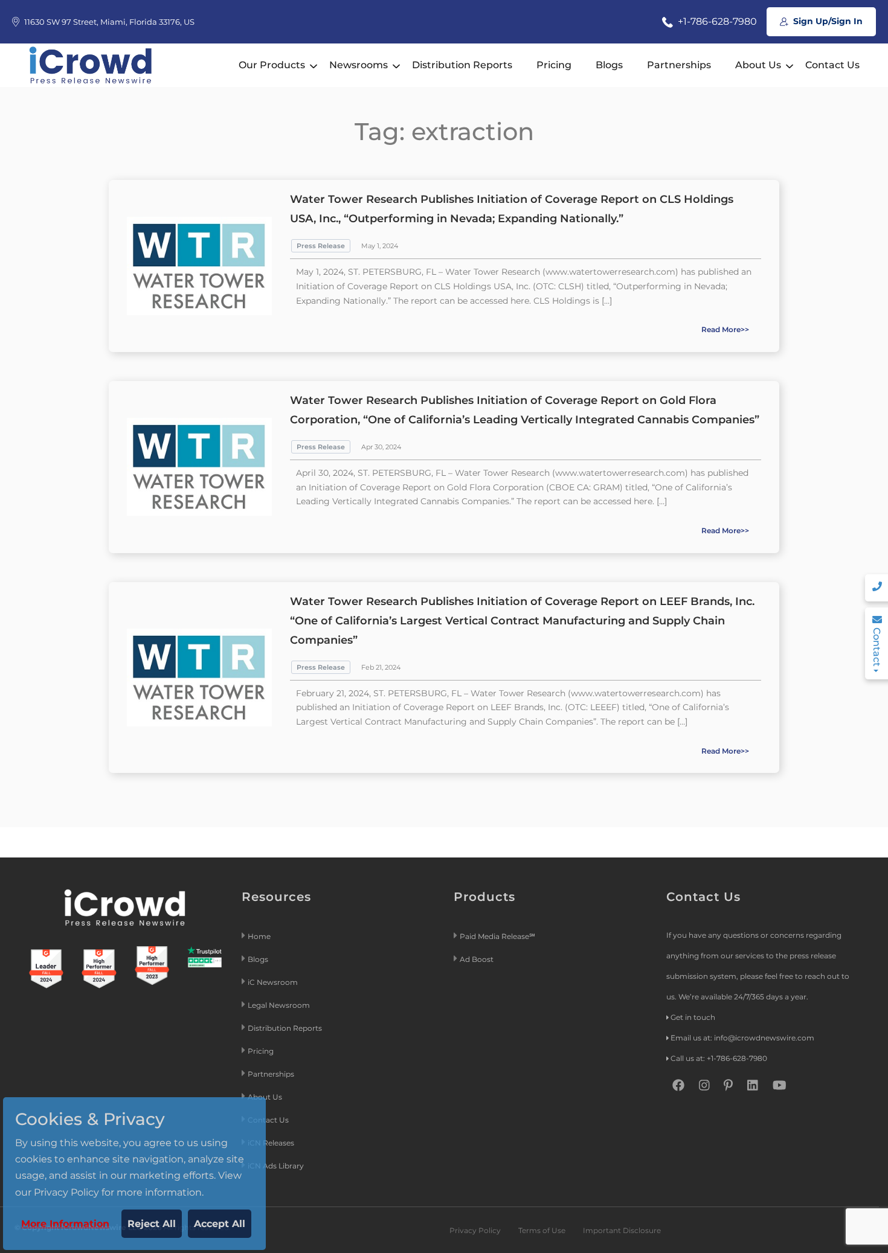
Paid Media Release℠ (497, 936)
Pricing (553, 65)
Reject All (151, 1223)
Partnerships (679, 65)
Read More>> (725, 329)
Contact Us (832, 65)
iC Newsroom (274, 982)
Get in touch (693, 1017)
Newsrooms (358, 65)
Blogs (609, 65)
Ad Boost (477, 959)
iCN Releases (271, 1142)
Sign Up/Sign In (827, 21)
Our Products (272, 65)
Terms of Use (541, 1230)
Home (259, 936)
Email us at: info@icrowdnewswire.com (742, 1037)
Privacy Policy (475, 1230)
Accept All (219, 1223)
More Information (65, 1223)
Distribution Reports (462, 65)
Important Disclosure (622, 1230)
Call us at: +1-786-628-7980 (719, 1058)
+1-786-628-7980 (716, 21)
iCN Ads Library (276, 1165)
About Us (758, 65)
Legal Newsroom (280, 1005)
